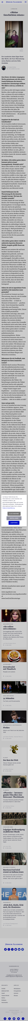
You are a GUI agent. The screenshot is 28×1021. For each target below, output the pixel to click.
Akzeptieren (14, 523)
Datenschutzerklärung (8, 508)
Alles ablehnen (14, 513)
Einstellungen (14, 518)
